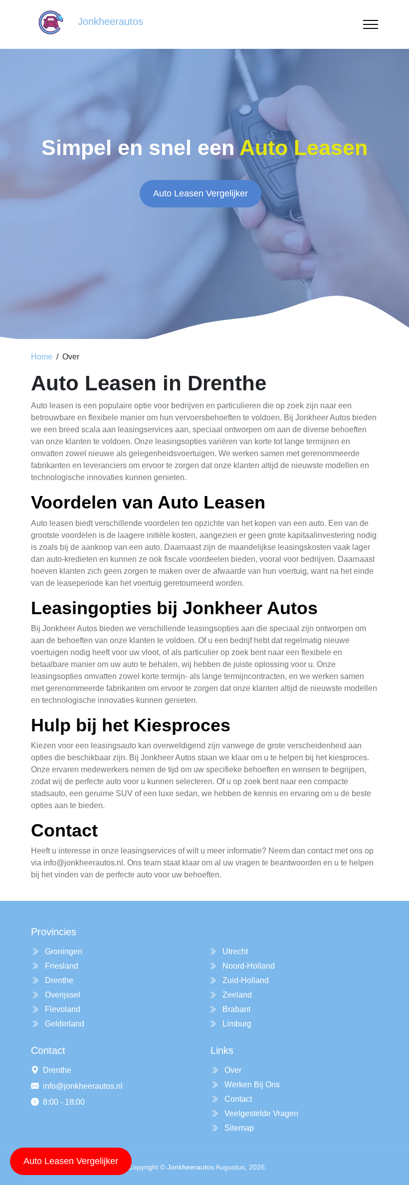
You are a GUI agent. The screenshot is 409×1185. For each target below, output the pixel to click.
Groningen (62, 951)
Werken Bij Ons (251, 1084)
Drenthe (58, 980)
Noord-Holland (247, 966)
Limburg (235, 1023)
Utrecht (234, 951)
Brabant (235, 1009)
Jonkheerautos (190, 1167)
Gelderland (63, 1023)
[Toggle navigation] (370, 24)
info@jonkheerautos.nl (83, 1086)
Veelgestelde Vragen (260, 1113)
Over (231, 1070)
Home (41, 356)
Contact (237, 1099)
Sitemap (238, 1128)
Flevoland (61, 1009)
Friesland (60, 966)
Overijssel (61, 995)
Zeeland (236, 995)
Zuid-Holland (244, 980)
